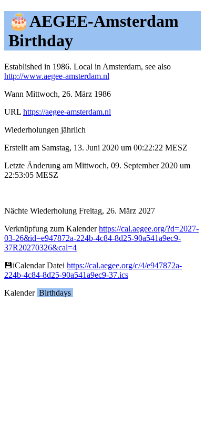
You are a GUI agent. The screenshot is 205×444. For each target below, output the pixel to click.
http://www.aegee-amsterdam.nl (56, 76)
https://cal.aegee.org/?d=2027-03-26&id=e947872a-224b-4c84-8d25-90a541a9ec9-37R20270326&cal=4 (101, 238)
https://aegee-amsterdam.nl (67, 111)
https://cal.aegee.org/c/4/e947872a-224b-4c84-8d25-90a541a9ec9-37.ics (93, 270)
